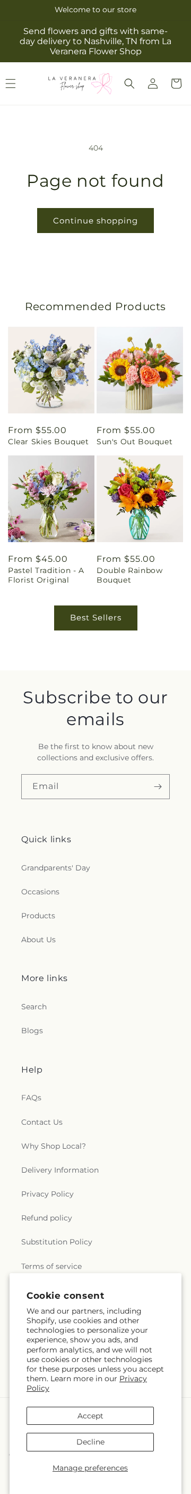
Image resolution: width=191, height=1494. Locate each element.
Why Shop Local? (53, 1146)
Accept (90, 1416)
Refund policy (46, 1218)
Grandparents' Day (55, 868)
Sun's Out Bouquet (134, 441)
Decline (90, 1442)
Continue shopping (95, 220)
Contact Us (42, 1122)
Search (34, 1006)
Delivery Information (60, 1170)
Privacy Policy (47, 1194)
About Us (38, 939)
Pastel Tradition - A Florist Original (46, 575)
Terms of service (51, 1266)
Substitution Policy (56, 1242)
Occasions (40, 892)
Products (38, 915)
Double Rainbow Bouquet (129, 575)
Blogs (32, 1030)
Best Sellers (95, 617)
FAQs (31, 1097)
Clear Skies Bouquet (48, 441)
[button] (129, 83)
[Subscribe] (157, 786)
